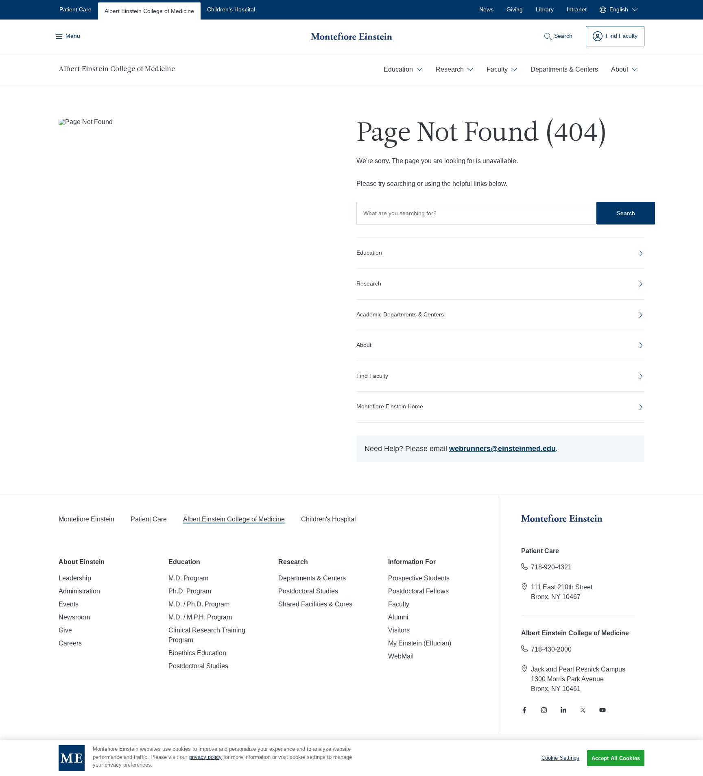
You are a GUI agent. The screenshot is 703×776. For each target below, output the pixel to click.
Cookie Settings (560, 758)
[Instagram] (544, 710)
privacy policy (205, 757)
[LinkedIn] (563, 710)
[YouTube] (602, 710)
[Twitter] (583, 710)
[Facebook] (524, 710)
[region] (351, 758)
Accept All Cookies (616, 758)
